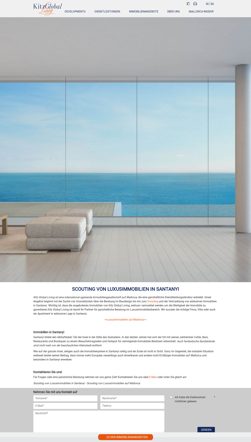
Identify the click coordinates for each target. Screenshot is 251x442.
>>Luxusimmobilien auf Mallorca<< (125, 319)
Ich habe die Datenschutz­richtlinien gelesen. (195, 399)
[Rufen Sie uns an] (188, 3)
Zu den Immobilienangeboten (127, 437)
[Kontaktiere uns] (195, 3)
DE (207, 3)
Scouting (152, 301)
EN (212, 3)
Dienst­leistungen (107, 11)
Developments (75, 11)
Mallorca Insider (201, 11)
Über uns (173, 11)
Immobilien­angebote (143, 11)
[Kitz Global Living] (47, 9)
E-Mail (153, 377)
